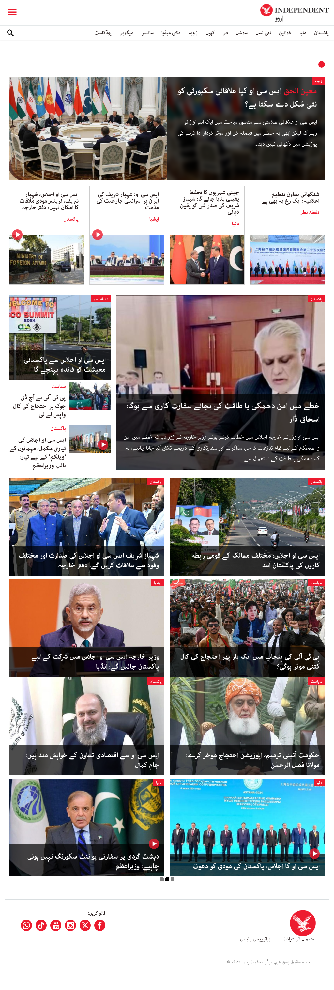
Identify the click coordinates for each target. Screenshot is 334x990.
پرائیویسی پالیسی (255, 939)
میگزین (126, 33)
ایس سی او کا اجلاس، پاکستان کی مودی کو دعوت (256, 866)
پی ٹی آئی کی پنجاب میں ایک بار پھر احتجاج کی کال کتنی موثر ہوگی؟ (250, 662)
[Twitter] (85, 925)
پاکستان (321, 33)
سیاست (58, 387)
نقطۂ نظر (309, 213)
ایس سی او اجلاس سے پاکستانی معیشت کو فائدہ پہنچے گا (64, 365)
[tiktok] (41, 925)
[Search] (10, 33)
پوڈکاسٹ (103, 33)
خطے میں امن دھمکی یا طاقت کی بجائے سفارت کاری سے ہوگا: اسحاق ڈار (223, 412)
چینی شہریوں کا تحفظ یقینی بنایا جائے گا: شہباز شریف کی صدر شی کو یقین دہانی (209, 202)
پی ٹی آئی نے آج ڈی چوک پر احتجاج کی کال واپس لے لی (39, 406)
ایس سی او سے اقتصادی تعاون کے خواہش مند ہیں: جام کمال (92, 760)
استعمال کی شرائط (299, 939)
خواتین (285, 33)
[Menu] (12, 12)
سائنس (147, 33)
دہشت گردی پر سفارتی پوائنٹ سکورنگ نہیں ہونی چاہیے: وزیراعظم (93, 861)
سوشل (242, 33)
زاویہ (193, 33)
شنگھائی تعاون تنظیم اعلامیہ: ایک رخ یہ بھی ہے (290, 197)
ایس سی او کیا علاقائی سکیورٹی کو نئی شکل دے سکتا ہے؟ (247, 98)
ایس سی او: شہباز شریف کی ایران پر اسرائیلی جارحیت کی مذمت (128, 201)
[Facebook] (99, 925)
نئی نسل (263, 33)
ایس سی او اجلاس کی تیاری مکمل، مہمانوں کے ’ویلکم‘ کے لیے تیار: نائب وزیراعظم (37, 453)
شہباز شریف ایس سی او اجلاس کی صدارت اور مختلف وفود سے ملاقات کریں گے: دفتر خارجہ (88, 560)
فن (225, 33)
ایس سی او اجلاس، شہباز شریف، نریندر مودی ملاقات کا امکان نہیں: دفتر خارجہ (49, 201)
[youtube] (55, 925)
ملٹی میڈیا (171, 33)
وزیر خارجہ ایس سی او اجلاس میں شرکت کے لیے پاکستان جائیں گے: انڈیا (95, 662)
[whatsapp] (26, 925)
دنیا (303, 33)
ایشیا (154, 219)
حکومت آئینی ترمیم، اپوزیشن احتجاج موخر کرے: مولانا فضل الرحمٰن (253, 760)
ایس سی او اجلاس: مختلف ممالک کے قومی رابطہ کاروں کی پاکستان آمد (255, 560)
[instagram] (70, 925)
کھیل (210, 33)
